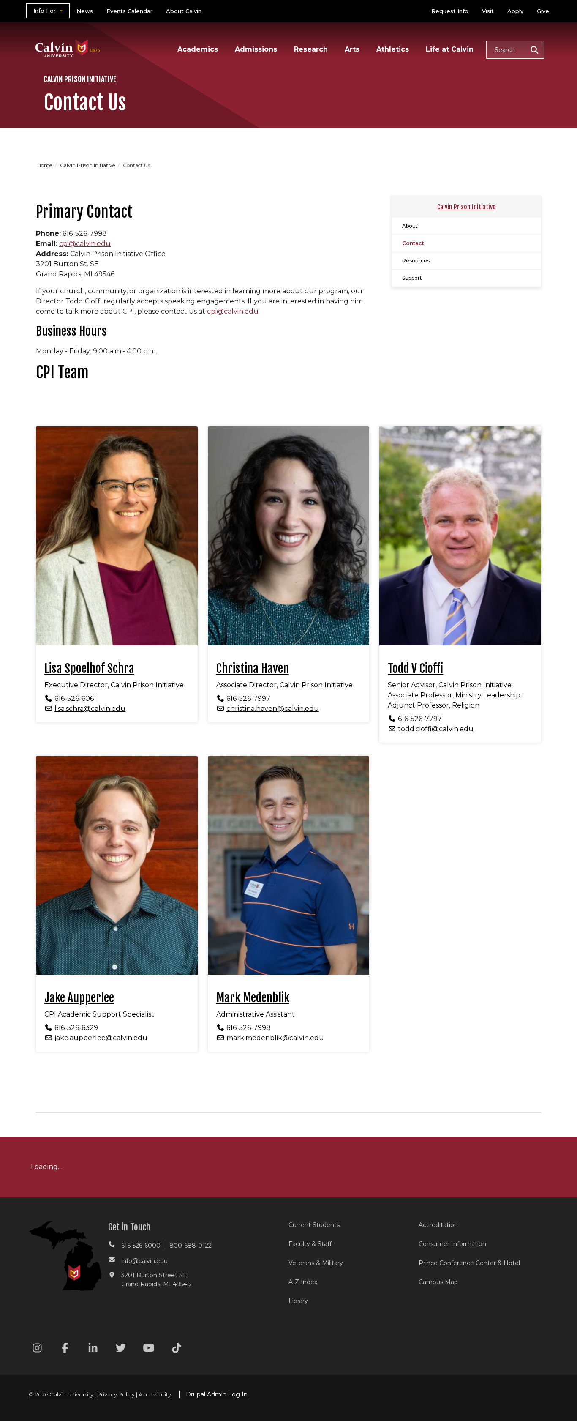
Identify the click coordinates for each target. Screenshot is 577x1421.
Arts (352, 49)
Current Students (314, 1225)
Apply (515, 11)
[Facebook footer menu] (65, 1349)
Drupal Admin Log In (217, 1394)
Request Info (449, 11)
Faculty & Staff (310, 1244)
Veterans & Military (315, 1263)
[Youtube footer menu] (148, 1349)
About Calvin (183, 11)
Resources (416, 260)
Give (543, 11)
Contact (413, 243)
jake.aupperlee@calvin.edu (100, 1038)
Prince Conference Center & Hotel (469, 1263)
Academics (197, 49)
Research (311, 49)
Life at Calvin (450, 49)
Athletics (392, 49)
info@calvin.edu (144, 1261)
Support (412, 278)
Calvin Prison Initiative (88, 165)
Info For (44, 10)
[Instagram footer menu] (37, 1349)
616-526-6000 (141, 1245)
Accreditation (438, 1225)
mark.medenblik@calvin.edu (275, 1038)
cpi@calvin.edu (85, 244)
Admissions (256, 49)
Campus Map (438, 1282)
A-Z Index (302, 1282)
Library (298, 1301)
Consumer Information (452, 1244)
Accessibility (155, 1394)
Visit (488, 11)
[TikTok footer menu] (176, 1349)
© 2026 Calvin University (61, 1394)
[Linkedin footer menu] (93, 1349)
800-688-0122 (190, 1245)
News (84, 11)
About (410, 226)
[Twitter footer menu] (120, 1349)
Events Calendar (129, 11)
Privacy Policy (116, 1394)
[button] (515, 50)
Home (45, 165)
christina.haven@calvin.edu (272, 709)
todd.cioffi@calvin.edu (436, 729)
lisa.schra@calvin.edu (89, 709)
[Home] (68, 37)
